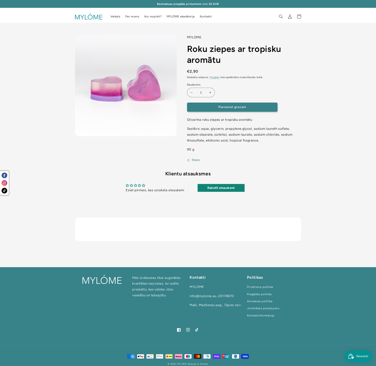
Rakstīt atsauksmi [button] (221, 188)
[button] (281, 16)
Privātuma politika (260, 287)
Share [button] (196, 160)
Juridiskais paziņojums (263, 308)
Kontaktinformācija (261, 315)
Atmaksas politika (260, 301)
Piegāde (215, 77)
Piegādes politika (259, 294)
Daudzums (193, 84)
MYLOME (181, 364)
